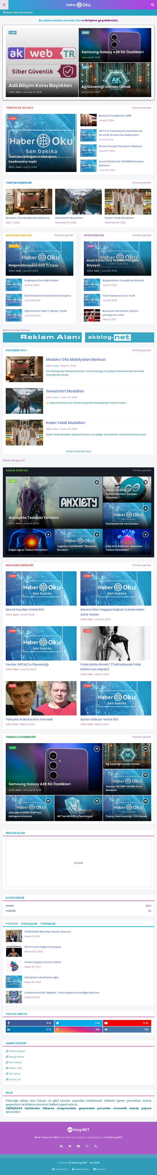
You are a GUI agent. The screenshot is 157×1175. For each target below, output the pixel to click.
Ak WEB (78, 863)
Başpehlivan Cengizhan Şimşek (123, 280)
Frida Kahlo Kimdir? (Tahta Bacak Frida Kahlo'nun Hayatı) (110, 667)
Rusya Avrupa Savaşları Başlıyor (120, 146)
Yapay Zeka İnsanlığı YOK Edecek (126, 816)
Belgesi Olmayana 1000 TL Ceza (33, 265)
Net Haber (15, 1062)
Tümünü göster (141, 107)
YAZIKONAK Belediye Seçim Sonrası (47, 931)
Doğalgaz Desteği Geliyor (41, 280)
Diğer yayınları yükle (78, 451)
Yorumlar (48, 924)
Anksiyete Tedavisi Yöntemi (34, 517)
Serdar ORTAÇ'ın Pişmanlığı (27, 664)
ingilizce (39, 1156)
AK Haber (14, 1073)
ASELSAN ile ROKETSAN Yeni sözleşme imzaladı (25, 814)
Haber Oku (15, 1068)
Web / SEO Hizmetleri (19, 12)
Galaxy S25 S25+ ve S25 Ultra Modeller (123, 788)
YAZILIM (78, 911)
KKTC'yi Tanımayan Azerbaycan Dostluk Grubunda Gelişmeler (121, 133)
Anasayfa (61, 1169)
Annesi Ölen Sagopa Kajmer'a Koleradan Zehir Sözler (112, 612)
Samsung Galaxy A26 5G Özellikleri (113, 52)
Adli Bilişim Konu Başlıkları (40, 85)
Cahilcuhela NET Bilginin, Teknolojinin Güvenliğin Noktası (61, 992)
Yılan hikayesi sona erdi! (118, 295)
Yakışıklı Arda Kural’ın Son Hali (29, 719)
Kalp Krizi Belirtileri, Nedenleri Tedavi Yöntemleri (124, 548)
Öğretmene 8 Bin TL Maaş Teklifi (45, 311)
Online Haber (16, 1051)
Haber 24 (14, 1079)
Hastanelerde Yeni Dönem (122, 523)
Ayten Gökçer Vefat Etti (99, 719)
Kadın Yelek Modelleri (119, 218)
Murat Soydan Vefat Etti (25, 609)
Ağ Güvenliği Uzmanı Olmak (106, 86)
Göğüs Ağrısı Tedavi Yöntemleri (28, 549)
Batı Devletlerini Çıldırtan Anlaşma (47, 295)
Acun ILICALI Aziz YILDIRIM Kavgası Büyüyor (121, 163)
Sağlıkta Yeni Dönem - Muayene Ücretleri (76, 548)
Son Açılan (29, 924)
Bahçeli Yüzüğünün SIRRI (115, 115)
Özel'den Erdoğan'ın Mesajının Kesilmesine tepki (33, 159)
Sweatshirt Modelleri (69, 218)
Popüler (12, 924)
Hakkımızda (81, 1169)
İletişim (100, 1169)
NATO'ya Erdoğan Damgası (42, 947)
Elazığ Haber (16, 1056)
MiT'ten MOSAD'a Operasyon (74, 816)
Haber (78, 905)
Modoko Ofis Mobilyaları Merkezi (27, 218)
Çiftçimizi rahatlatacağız (41, 977)
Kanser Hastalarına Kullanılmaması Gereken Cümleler (121, 494)
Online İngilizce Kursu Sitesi (42, 962)
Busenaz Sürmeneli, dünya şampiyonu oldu (120, 313)
